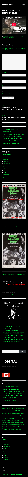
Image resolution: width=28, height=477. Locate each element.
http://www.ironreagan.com (9, 294)
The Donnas (13, 426)
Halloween (11, 418)
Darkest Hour (5, 416)
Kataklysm (4, 420)
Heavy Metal (6, 163)
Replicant (22, 424)
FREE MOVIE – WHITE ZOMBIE (11, 133)
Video (3, 37)
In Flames (22, 418)
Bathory (3, 413)
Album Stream (7, 154)
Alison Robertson (17, 408)
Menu (23, 4)
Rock (4, 172)
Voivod (9, 429)
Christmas (8, 415)
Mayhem (12, 422)
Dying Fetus (8, 37)
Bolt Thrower (8, 413)
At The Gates (12, 411)
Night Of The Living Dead (7, 424)
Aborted (3, 408)
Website (4, 85)
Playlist (5, 167)
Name (4, 72)
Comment (5, 53)
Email (4, 79)
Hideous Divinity (17, 418)
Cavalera (3, 415)
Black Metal (6, 157)
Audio (4, 156)
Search (4, 348)
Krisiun (17, 420)
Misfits (16, 422)
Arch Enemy (7, 411)
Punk (4, 170)
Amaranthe (22, 408)
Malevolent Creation (6, 422)
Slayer (3, 426)
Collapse (13, 415)
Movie (5, 165)
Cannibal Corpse (20, 413)
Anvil (3, 411)
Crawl (16, 415)
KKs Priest (13, 420)
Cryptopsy (20, 415)
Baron (22, 411)
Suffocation (7, 426)
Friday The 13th (5, 418)
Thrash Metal (6, 176)
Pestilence (14, 424)
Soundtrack (6, 174)
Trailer (18, 426)
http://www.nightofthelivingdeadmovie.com (13, 226)
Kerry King (9, 420)
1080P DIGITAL (8, 5)
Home (3, 467)
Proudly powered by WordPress (16, 474)
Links (3, 470)
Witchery (19, 429)
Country (5, 159)
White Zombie (14, 429)
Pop (4, 168)
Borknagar (14, 413)
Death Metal (6, 36)
